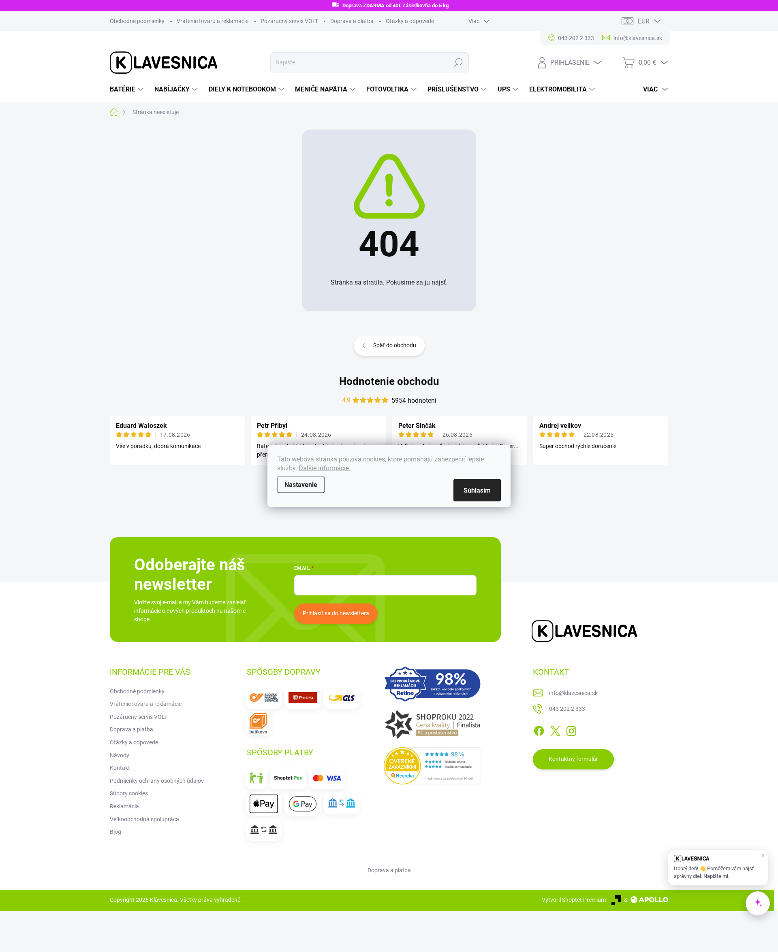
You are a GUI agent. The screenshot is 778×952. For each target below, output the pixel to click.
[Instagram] (571, 729)
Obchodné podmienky (137, 21)
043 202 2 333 (567, 709)
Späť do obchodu (394, 345)
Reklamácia (124, 806)
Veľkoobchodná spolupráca (144, 819)
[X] (555, 729)
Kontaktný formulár (573, 759)
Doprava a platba (352, 21)
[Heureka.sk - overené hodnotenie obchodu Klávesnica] (432, 765)
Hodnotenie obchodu (389, 381)
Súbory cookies (129, 793)
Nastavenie (300, 485)
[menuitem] (127, 89)
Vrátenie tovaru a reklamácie (212, 21)
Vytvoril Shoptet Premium (574, 900)
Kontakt (120, 768)
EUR (644, 21)
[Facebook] (539, 729)
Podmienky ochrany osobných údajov (157, 781)
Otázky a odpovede (410, 21)
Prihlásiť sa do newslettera (336, 613)
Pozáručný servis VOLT (289, 21)
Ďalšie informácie (325, 468)
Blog (115, 832)
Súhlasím (477, 490)
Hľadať (458, 62)
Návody (119, 755)
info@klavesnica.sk (573, 693)
